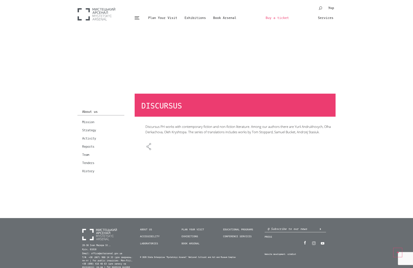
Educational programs (238, 229)
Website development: (275, 254)
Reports (88, 146)
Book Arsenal (224, 17)
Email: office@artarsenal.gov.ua (102, 253)
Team (85, 154)
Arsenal (96, 14)
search (320, 8)
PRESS (268, 237)
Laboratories (149, 243)
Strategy (89, 130)
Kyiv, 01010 (89, 249)
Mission (88, 122)
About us (90, 112)
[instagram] (313, 242)
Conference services (237, 236)
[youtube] (322, 242)
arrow (320, 229)
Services (325, 17)
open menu (137, 18)
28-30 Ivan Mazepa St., (96, 245)
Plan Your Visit (162, 17)
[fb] (304, 242)
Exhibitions (195, 17)
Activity (89, 138)
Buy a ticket (277, 17)
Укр (331, 8)
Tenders (88, 163)
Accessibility (150, 236)
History (88, 171)
